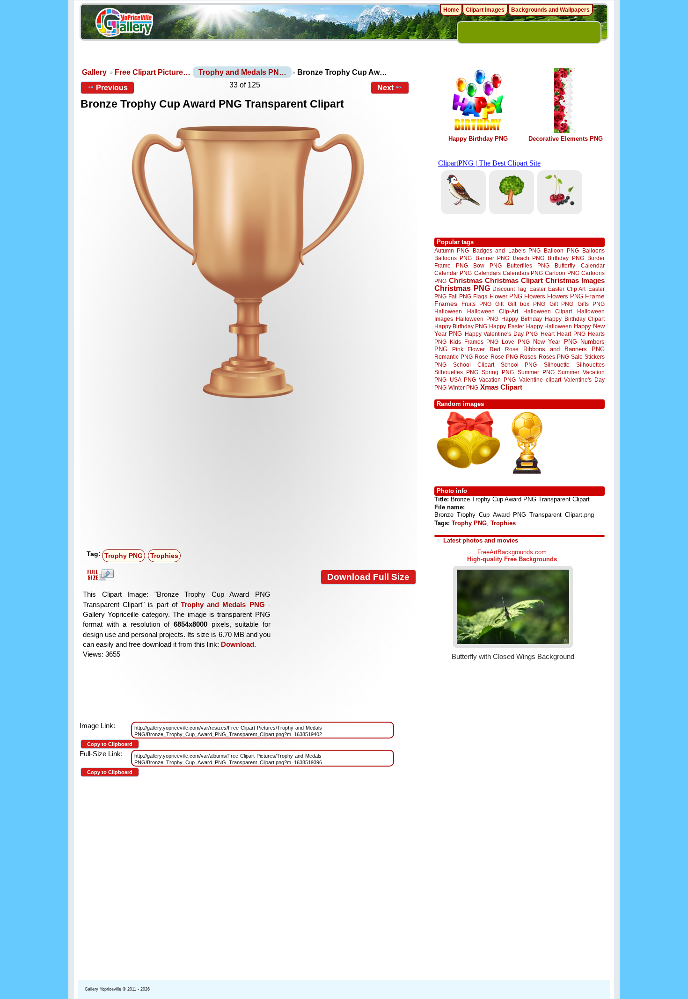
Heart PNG (571, 334)
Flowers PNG (565, 296)
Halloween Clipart (547, 311)
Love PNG (515, 342)
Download (237, 644)
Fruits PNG (476, 304)
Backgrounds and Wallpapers (550, 10)
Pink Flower (468, 349)
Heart (548, 334)
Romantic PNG (453, 357)
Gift (499, 304)
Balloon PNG (561, 250)
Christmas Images (575, 280)
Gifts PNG (591, 304)
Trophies (164, 555)
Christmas (466, 280)
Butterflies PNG (528, 265)
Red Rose (504, 349)
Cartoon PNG (562, 273)
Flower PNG (506, 296)
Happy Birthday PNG (478, 138)
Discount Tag (509, 289)
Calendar (593, 265)
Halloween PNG (477, 319)
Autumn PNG (451, 250)
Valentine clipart (540, 379)
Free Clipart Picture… (152, 72)
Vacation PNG (497, 379)
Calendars (487, 273)
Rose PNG (504, 357)
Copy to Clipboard (109, 744)
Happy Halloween (549, 326)
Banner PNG (492, 258)
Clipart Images (485, 10)
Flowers (534, 296)
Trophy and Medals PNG (223, 604)
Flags (480, 296)
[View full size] (248, 261)
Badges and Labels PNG (507, 250)
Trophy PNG (123, 555)
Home (451, 10)
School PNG (519, 365)
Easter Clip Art (567, 289)
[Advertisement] (250, 475)
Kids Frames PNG (474, 342)
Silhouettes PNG (456, 372)
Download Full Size (368, 577)
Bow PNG (487, 265)
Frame (595, 296)
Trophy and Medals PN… (242, 72)
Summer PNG (536, 372)
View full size (99, 575)
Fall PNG (459, 296)
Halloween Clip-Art (493, 311)
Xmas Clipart (501, 387)
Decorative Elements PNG (565, 138)
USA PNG (463, 379)
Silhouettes (590, 365)
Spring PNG (498, 372)
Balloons (593, 250)
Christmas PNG (462, 288)
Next (385, 88)
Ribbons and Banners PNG (564, 349)
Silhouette (557, 365)
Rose (481, 357)
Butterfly (565, 265)
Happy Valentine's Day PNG (501, 334)
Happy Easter (506, 326)
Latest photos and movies (480, 540)
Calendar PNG (453, 273)
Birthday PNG (566, 258)
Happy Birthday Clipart (575, 319)
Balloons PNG (453, 258)
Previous (112, 88)
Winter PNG (463, 387)
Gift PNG (561, 304)
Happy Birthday (521, 319)
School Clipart (473, 365)
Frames (445, 303)
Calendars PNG (523, 273)
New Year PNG (555, 341)
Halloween (448, 311)
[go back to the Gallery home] (124, 24)
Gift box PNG (526, 304)
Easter (537, 289)
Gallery (94, 72)
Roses (528, 357)
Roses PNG (554, 357)
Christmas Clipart (514, 280)
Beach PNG (528, 258)
